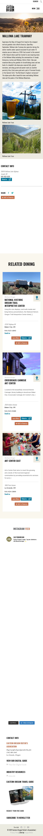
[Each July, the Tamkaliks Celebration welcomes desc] (21, 623)
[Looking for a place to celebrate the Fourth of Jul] (21, 676)
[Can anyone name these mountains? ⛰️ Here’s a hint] (21, 640)
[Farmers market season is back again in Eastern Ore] (21, 693)
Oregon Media (28, 832)
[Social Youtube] (28, 827)
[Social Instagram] (25, 827)
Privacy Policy (14, 832)
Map (37, 299)
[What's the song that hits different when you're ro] (21, 711)
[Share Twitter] (12, 192)
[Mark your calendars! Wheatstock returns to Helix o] (21, 570)
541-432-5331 (5, 176)
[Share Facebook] (8, 192)
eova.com (11, 776)
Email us (7, 333)
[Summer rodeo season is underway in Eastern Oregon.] (21, 658)
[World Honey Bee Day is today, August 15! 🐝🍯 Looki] (21, 552)
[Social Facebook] (21, 827)
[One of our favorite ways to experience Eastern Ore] (21, 605)
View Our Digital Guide (17, 764)
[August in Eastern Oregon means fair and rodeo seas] (21, 588)
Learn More (15, 338)
